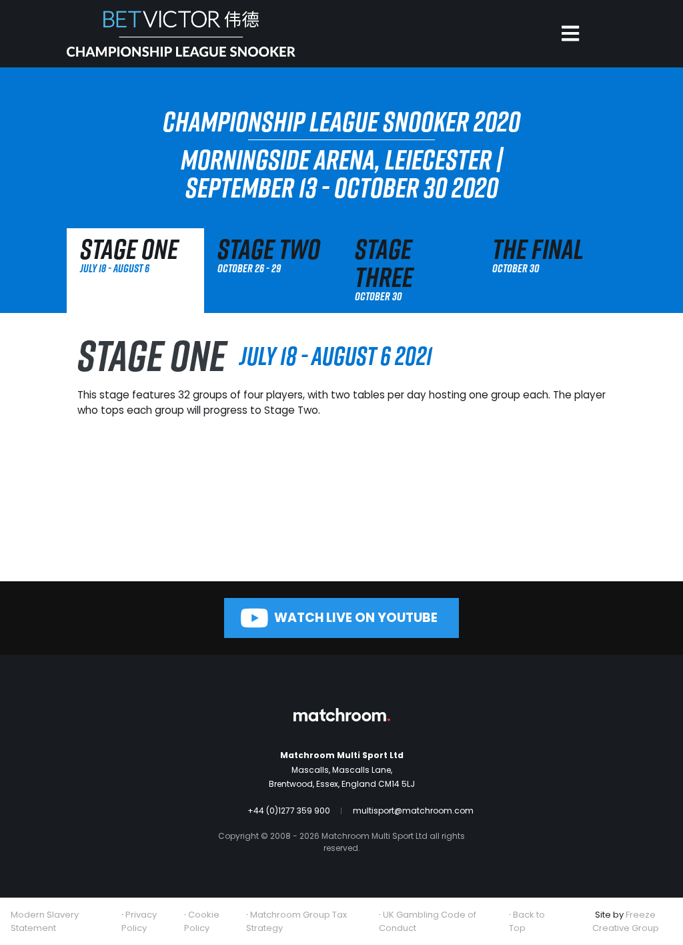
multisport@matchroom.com (413, 810)
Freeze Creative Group (625, 921)
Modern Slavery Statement (45, 921)
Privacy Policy (139, 921)
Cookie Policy (201, 921)
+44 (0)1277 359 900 (288, 810)
